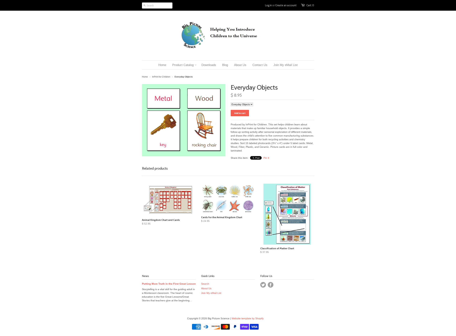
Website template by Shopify (248, 318)
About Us (206, 288)
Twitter (263, 285)
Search (205, 283)
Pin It (266, 157)
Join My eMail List (211, 293)
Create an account (286, 5)
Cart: (310, 5)
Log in (268, 5)
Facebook (270, 285)
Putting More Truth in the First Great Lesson (169, 283)
